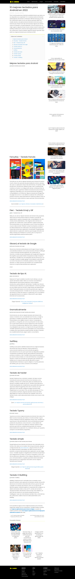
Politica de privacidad (56, 568)
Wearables (62, 1)
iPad (33, 571)
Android (23, 570)
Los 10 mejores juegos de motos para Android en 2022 (37, 516)
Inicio (28, 1)
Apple (34, 574)
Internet (45, 571)
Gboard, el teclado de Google (20, 44)
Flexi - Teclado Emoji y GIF (19, 42)
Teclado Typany (17, 53)
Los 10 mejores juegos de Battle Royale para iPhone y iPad (17, 516)
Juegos (41, 1)
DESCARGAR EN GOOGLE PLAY (17, 201)
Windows (45, 574)
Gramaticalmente (18, 48)
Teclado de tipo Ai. (18, 46)
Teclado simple (17, 55)
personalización (24, 448)
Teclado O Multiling (18, 57)
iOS (33, 570)
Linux (44, 573)
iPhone (34, 573)
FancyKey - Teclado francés (20, 40)
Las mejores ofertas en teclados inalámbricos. (31, 204)
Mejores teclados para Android (20, 39)
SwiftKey (15, 50)
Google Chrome (46, 570)
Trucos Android (48, 1)
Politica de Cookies (58, 570)
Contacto (56, 572)
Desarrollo (56, 1)
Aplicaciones (34, 1)
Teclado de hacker (18, 52)
